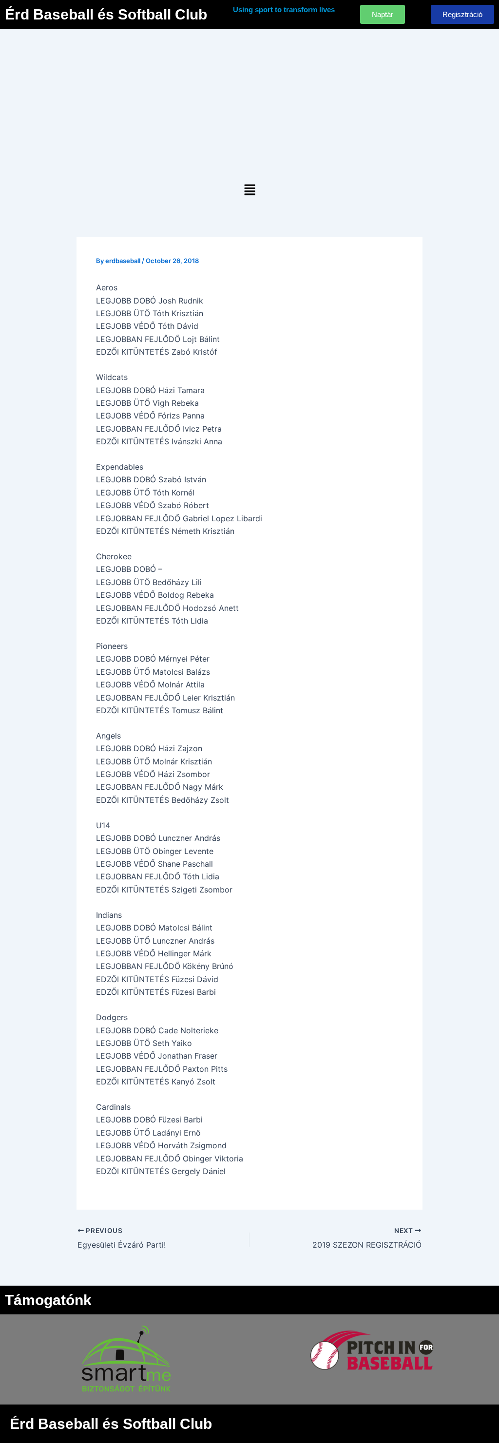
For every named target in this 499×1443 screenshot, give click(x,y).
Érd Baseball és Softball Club (106, 14)
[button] (249, 190)
